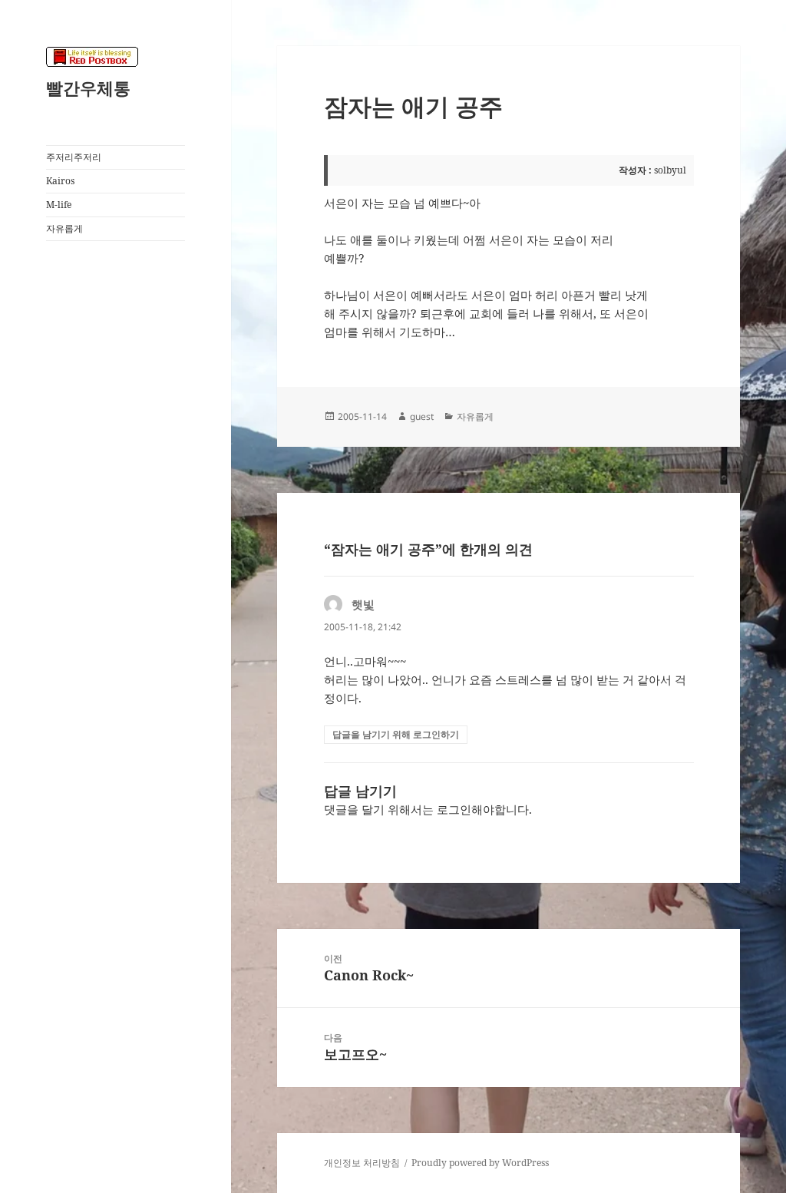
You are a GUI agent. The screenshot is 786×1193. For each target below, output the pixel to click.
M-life (58, 204)
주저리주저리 (73, 157)
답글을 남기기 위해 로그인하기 (395, 734)
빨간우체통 (88, 87)
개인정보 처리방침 (362, 1162)
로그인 (454, 809)
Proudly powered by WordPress (480, 1162)
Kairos (60, 180)
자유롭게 (64, 228)
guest (422, 416)
